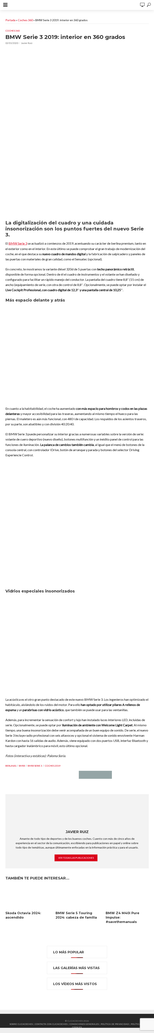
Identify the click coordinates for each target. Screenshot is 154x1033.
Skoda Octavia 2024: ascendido (23, 915)
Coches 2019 (52, 765)
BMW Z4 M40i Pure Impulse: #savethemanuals (122, 917)
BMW (22, 765)
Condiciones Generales (84, 1024)
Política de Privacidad (115, 1024)
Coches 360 (25, 20)
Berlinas (10, 765)
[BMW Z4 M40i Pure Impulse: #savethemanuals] (127, 897)
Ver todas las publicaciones (76, 857)
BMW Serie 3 (18, 243)
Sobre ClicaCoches (21, 1024)
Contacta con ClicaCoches (51, 1024)
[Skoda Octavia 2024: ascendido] (26, 897)
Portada (10, 20)
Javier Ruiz (26, 43)
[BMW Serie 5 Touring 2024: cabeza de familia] (77, 897)
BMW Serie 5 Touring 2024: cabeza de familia (76, 915)
